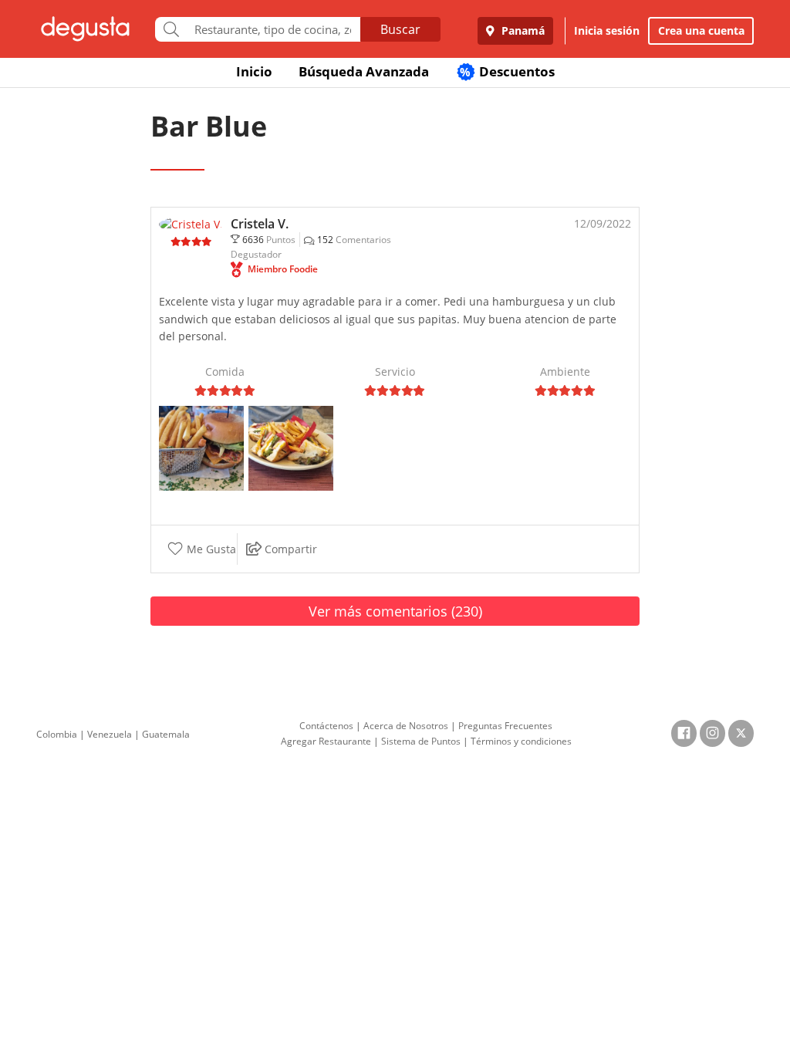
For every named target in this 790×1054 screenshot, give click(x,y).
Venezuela (109, 734)
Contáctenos (326, 725)
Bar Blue (208, 126)
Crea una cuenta (701, 30)
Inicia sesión (607, 30)
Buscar (400, 29)
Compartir (289, 549)
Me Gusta (210, 549)
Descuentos (507, 71)
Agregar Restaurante (326, 741)
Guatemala (166, 734)
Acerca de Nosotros (405, 725)
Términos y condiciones (521, 741)
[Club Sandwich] (290, 447)
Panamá (521, 30)
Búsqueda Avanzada (364, 71)
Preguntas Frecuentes (505, 725)
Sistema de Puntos (421, 741)
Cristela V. (260, 223)
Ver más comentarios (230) (395, 611)
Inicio (254, 71)
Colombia (56, 734)
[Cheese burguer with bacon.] (201, 447)
